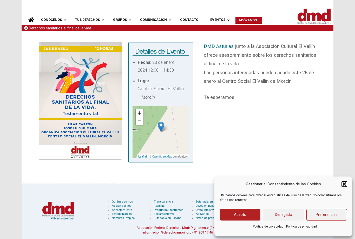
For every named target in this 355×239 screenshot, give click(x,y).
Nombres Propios (123, 218)
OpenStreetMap (162, 156)
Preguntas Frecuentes (168, 210)
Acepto (240, 214)
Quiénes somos (122, 201)
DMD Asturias (219, 46)
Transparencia (163, 201)
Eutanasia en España (167, 218)
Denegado (283, 214)
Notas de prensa (206, 218)
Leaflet (142, 156)
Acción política (121, 205)
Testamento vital (164, 214)
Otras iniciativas (206, 210)
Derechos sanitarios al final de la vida (60, 28)
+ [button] (139, 113)
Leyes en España (207, 205)
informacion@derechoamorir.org (167, 232)
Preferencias (327, 214)
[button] (344, 184)
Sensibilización (122, 214)
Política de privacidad (268, 226)
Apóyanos (202, 214)
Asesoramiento (122, 210)
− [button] (139, 121)
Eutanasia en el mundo (211, 201)
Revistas (159, 205)
